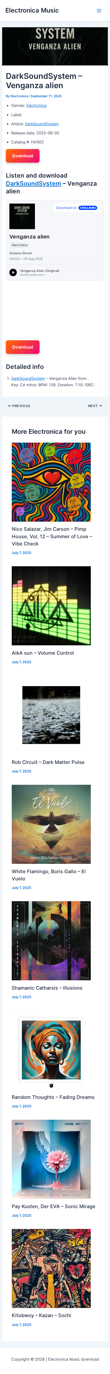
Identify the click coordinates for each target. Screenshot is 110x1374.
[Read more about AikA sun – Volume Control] (51, 605)
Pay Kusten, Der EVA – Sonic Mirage (53, 1206)
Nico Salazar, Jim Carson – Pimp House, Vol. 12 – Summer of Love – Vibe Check (52, 536)
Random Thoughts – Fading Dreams (53, 1097)
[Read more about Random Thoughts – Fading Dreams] (51, 1049)
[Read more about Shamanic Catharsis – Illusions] (51, 940)
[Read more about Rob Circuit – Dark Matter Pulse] (51, 714)
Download (22, 155)
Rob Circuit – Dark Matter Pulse (48, 762)
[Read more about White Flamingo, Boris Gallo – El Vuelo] (51, 824)
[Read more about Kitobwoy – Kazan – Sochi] (51, 1268)
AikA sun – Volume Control (43, 653)
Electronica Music (32, 10)
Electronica (36, 105)
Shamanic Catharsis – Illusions (47, 988)
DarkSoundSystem (42, 124)
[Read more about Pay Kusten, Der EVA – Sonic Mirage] (51, 1159)
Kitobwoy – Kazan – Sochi (41, 1315)
